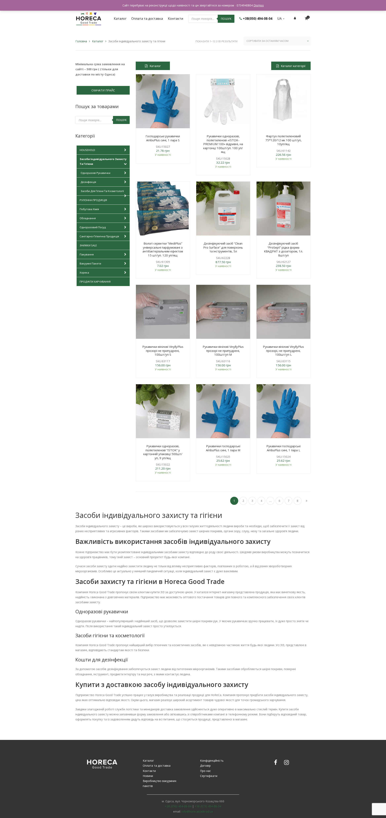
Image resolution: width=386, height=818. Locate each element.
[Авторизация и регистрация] (295, 18)
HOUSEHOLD (87, 150)
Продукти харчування (95, 281)
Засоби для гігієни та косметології (102, 191)
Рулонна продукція (93, 200)
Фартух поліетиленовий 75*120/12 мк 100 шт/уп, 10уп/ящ (283, 140)
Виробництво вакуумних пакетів (159, 783)
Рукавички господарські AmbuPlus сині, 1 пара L (283, 448)
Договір (205, 765)
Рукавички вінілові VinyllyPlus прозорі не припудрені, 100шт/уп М (223, 350)
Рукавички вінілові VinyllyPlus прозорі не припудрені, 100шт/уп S (162, 350)
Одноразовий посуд (93, 227)
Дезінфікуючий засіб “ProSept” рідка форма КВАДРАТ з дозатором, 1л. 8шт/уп (283, 249)
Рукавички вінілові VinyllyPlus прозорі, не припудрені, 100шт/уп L (283, 350)
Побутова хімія (89, 209)
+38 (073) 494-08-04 (208, 806)
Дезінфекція (88, 182)
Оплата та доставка (156, 765)
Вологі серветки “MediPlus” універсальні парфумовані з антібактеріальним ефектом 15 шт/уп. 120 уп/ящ (163, 249)
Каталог (97, 41)
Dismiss (259, 5)
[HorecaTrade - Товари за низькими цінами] (88, 18)
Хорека (84, 272)
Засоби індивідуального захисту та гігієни (103, 161)
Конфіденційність (212, 760)
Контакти (149, 771)
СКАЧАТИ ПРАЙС (103, 90)
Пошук (226, 19)
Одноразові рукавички (95, 173)
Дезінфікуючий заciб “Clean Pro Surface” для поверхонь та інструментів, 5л (223, 247)
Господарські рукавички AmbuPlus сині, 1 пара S (163, 138)
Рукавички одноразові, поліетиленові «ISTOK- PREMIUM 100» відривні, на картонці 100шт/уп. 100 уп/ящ (223, 144)
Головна (81, 41)
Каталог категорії (293, 66)
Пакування (87, 254)
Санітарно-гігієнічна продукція (99, 236)
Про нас (205, 771)
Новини (148, 776)
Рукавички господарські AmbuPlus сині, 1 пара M (223, 448)
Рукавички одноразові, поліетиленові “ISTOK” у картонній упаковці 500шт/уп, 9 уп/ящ (162, 452)
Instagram (286, 762)
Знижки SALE (88, 245)
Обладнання (88, 218)
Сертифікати (208, 776)
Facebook (275, 762)
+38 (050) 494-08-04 (178, 806)
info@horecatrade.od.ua (197, 811)
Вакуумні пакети (90, 263)
